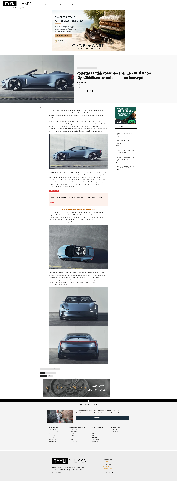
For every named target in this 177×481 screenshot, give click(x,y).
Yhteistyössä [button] (116, 427)
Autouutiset (85, 67)
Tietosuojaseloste (107, 466)
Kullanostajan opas (54, 433)
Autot (78, 67)
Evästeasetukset (108, 468)
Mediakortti (108, 461)
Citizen (90, 195)
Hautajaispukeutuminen (55, 431)
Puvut (71, 429)
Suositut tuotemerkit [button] (97, 427)
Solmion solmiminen (54, 437)
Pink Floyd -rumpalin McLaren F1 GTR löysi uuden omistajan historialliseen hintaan (125, 159)
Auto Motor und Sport (51, 373)
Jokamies (115, 429)
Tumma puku (52, 441)
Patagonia (94, 437)
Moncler (94, 433)
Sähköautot (93, 67)
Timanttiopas (52, 439)
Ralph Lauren (95, 439)
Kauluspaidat (73, 431)
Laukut (72, 439)
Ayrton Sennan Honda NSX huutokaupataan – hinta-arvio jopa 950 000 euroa (125, 142)
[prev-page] (51, 202)
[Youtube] (112, 473)
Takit (71, 437)
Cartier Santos (53, 429)
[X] (81, 91)
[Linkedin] (90, 91)
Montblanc (94, 435)
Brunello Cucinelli (96, 431)
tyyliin (62, 469)
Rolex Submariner (54, 435)
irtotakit (77, 429)
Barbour (94, 429)
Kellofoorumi (116, 431)
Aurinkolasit (73, 441)
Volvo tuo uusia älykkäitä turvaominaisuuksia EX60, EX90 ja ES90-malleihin (125, 133)
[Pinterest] (84, 91)
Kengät (72, 433)
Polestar (50, 375)
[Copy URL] (93, 91)
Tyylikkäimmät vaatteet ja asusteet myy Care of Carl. (78, 209)
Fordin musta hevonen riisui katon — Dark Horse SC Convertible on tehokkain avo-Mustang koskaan (125, 150)
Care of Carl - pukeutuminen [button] (77, 427)
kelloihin (82, 467)
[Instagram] (106, 473)
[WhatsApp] (87, 91)
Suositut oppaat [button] (53, 427)
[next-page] (53, 202)
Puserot (72, 435)
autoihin (54, 469)
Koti (41, 107)
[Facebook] (78, 91)
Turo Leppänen (88, 82)
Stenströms (95, 441)
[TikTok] (109, 473)
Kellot (51, 195)
